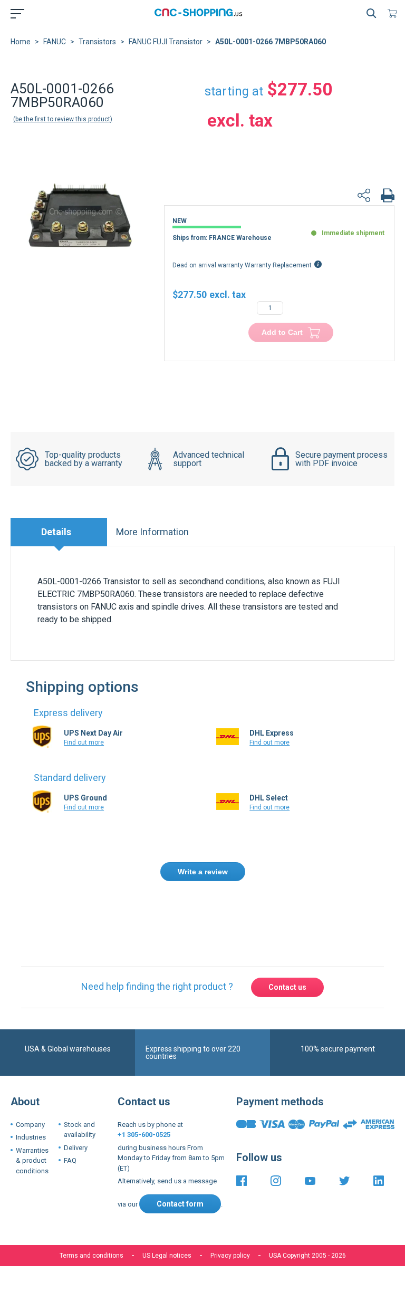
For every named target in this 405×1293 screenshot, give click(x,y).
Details (56, 531)
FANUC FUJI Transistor (165, 41)
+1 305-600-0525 (144, 1086)
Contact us (287, 938)
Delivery (76, 1099)
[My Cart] (394, 13)
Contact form (180, 1155)
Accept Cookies (143, 1265)
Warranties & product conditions (32, 1111)
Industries (31, 1089)
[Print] (387, 197)
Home (21, 41)
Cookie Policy (217, 1233)
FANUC (54, 41)
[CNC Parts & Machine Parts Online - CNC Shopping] (200, 13)
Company (30, 1075)
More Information (152, 531)
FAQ (70, 1112)
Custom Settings (258, 1265)
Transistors (97, 41)
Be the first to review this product (62, 119)
